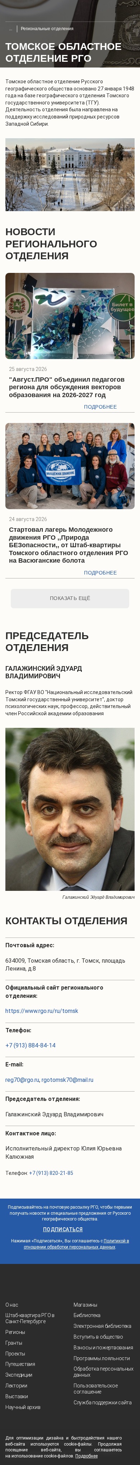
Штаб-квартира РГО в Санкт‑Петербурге (30, 1318)
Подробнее (100, 407)
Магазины (85, 1305)
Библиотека (87, 1315)
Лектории (16, 1386)
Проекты (15, 1354)
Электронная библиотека (102, 1326)
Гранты (13, 1343)
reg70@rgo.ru (22, 1079)
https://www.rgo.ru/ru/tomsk (41, 1011)
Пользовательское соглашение (96, 1389)
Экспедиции (18, 1375)
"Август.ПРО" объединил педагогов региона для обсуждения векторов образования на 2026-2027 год (67, 387)
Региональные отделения (47, 28)
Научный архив (22, 1407)
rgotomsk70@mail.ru (67, 1079)
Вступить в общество (98, 1337)
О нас (11, 1305)
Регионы (15, 1332)
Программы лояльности (102, 1358)
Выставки (16, 1396)
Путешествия (20, 1364)
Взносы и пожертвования (103, 1347)
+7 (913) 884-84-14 (30, 1045)
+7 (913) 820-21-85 (51, 1173)
